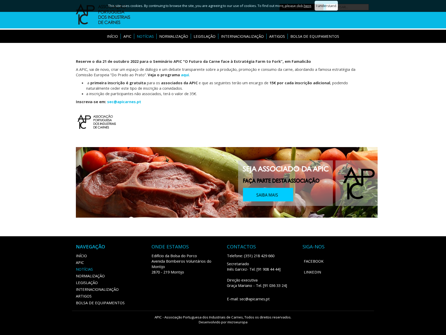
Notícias (145, 36)
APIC (127, 36)
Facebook (313, 261)
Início (112, 36)
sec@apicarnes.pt (124, 101)
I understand (326, 5)
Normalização (173, 36)
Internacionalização (242, 36)
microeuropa (237, 322)
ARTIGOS (277, 36)
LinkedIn (312, 272)
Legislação (205, 36)
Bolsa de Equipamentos (314, 36)
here (307, 5)
